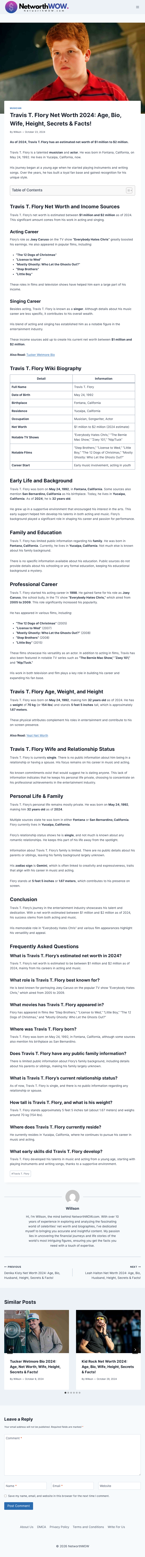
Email (58, 1486)
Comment (14, 1438)
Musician (16, 108)
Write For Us (116, 1527)
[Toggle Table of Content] (127, 190)
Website (105, 1486)
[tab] (65, 1393)
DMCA (41, 1527)
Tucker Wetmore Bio (40, 354)
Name (11, 1486)
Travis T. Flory (20, 1173)
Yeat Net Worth (37, 735)
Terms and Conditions (88, 1527)
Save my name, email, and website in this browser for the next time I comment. (58, 1496)
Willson (17, 132)
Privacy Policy (59, 1527)
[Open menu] (137, 7)
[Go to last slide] (10, 1350)
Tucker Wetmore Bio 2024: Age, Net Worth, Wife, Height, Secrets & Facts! (35, 1366)
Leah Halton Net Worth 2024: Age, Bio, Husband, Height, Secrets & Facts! (113, 1272)
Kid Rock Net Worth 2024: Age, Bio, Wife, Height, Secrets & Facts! (108, 1366)
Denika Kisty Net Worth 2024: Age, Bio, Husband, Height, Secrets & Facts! (32, 1272)
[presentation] (36, 1331)
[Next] (135, 1350)
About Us (26, 1527)
